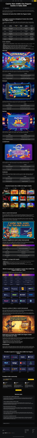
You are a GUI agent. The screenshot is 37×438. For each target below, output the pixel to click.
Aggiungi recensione (31, 379)
